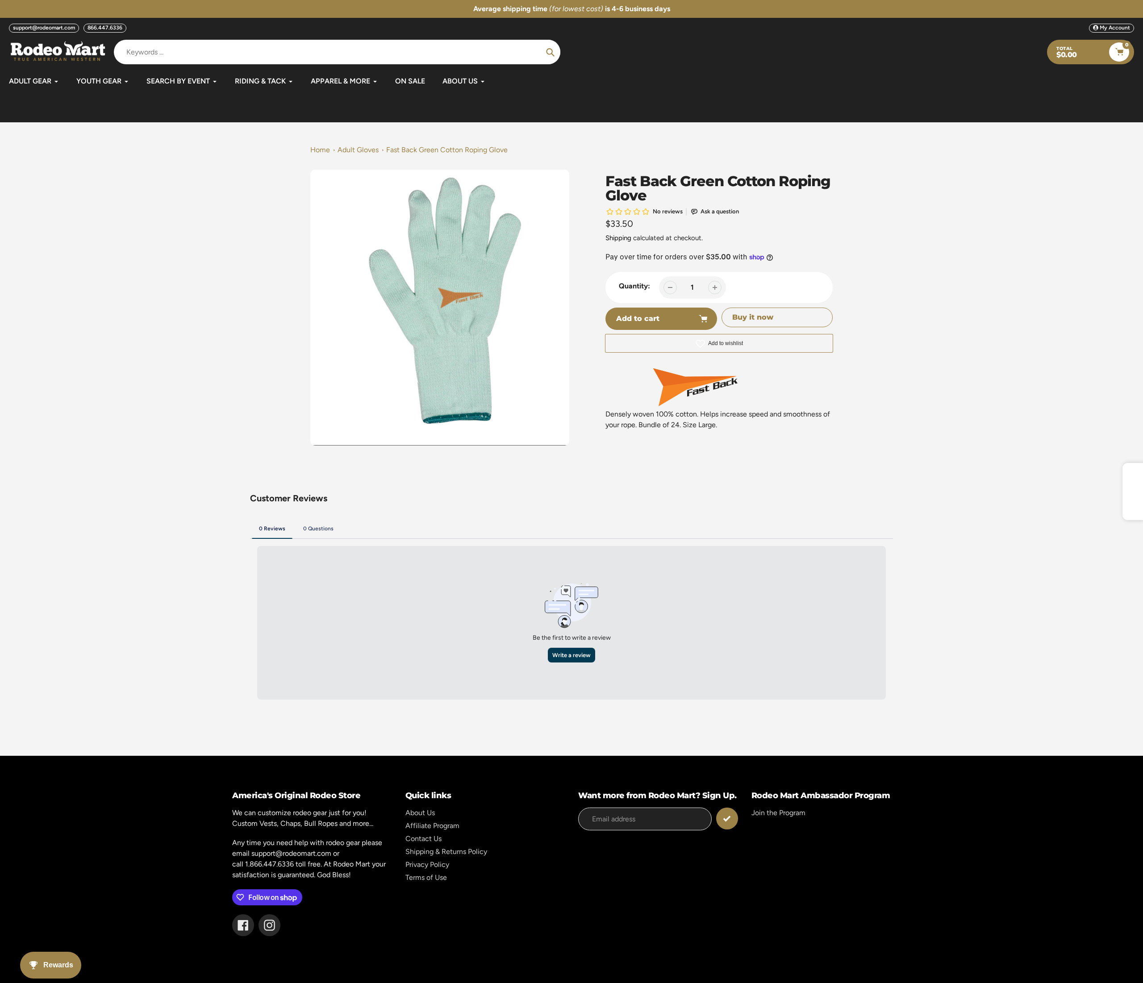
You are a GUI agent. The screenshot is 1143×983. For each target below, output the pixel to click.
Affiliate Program (432, 825)
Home (320, 150)
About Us (420, 812)
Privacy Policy (427, 864)
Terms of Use (426, 877)
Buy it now (752, 317)
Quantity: (634, 286)
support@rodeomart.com (44, 28)
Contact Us (423, 838)
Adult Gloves (358, 150)
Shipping (618, 238)
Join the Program (778, 812)
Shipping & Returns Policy (446, 851)
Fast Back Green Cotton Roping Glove (447, 150)
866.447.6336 (105, 28)
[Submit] (727, 818)
